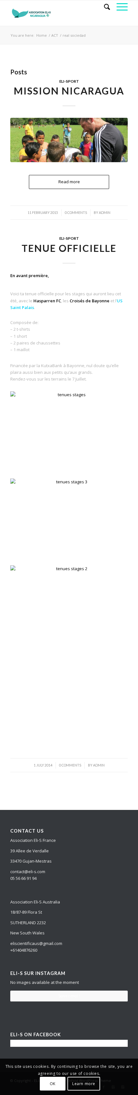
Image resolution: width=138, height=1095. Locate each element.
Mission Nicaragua (69, 90)
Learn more (83, 1083)
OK (53, 1083)
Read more (69, 182)
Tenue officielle (69, 248)
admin (104, 213)
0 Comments (76, 213)
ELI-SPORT (69, 81)
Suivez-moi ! (69, 996)
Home (41, 35)
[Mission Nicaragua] (69, 140)
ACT (54, 35)
